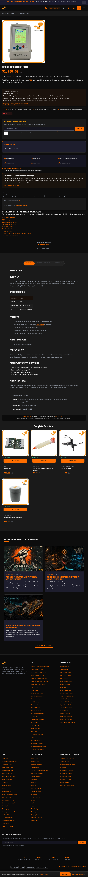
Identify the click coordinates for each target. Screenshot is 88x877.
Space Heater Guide (7, 770)
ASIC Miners (34, 690)
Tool (71, 196)
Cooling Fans (34, 716)
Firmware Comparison (66, 707)
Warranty (33, 811)
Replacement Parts (54, 196)
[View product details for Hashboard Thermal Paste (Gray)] (15, 492)
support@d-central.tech (78, 866)
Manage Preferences (78, 874)
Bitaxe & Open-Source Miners (39, 681)
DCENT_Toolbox (64, 782)
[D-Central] (4, 8)
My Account (34, 803)
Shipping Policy (35, 814)
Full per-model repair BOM (10, 236)
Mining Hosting (35, 767)
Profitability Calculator (66, 716)
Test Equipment (64, 196)
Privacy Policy (35, 820)
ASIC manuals (6, 220)
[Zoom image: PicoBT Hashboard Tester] (23, 41)
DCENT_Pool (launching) (66, 770)
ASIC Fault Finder (65, 687)
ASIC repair (40, 324)
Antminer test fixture (8, 229)
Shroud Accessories (36, 710)
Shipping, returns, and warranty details (15, 104)
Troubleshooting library (9, 222)
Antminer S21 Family (65, 672)
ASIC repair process (8, 217)
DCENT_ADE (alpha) (65, 776)
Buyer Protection (35, 806)
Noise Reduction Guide (8, 776)
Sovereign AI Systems (37, 743)
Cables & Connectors (37, 734)
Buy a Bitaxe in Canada (37, 675)
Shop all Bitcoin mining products (40, 666)
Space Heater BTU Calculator (68, 722)
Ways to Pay (34, 809)
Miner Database (64, 666)
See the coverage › (60, 416)
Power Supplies (35, 728)
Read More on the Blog (44, 645)
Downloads (5, 806)
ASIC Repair (9, 196)
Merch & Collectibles (36, 740)
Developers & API (7, 764)
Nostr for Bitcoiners (7, 814)
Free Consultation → (22, 205)
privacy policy (55, 132)
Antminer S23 (64, 678)
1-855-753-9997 (46, 248)
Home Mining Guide (7, 767)
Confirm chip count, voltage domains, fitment (16, 233)
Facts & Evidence (36, 791)
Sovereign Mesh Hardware (38, 746)
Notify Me (79, 128)
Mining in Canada (7, 779)
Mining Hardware (35, 196)
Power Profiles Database (67, 696)
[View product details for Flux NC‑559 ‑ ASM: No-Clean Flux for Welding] (44, 443)
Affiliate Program (35, 797)
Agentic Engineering (7, 826)
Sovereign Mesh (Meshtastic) (10, 811)
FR (79, 8)
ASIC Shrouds (35, 702)
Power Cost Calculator (66, 719)
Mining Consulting (36, 776)
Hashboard (27, 196)
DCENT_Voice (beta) (65, 779)
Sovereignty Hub (7, 809)
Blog (3, 788)
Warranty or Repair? (36, 764)
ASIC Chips (34, 731)
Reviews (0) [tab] (58, 263)
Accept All (65, 874)
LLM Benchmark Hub (8, 800)
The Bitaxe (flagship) (37, 669)
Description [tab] (29, 263)
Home (3, 13)
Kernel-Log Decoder (65, 690)
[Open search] (63, 8)
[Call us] (46, 8)
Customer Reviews (36, 788)
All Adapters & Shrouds (37, 713)
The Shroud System (36, 699)
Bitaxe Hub (5, 782)
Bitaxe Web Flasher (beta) (67, 785)
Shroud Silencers (35, 707)
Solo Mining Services (37, 773)
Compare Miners (64, 669)
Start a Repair (35, 761)
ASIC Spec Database (66, 699)
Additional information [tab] (44, 263)
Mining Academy (7, 785)
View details (17, 461)
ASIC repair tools (7, 227)
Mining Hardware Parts (37, 719)
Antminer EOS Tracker (66, 702)
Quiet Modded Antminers (38, 696)
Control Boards (35, 725)
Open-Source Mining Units (38, 684)
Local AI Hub (5, 823)
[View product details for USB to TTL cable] (72, 443)
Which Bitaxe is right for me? (39, 672)
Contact (33, 800)
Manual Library (64, 710)
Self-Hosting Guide (7, 817)
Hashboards (34, 722)
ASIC (30, 80)
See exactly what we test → (12, 185)
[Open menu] (84, 8)
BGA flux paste (7, 231)
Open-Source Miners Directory (10, 803)
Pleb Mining (34, 687)
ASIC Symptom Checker (66, 693)
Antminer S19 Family (65, 675)
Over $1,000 (44, 196)
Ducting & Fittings (36, 705)
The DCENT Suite (65, 761)
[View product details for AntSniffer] (15, 443)
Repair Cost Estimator (66, 705)
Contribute (34, 794)
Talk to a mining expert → (44, 244)
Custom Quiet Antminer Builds (39, 770)
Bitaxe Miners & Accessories (39, 678)
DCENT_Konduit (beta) (66, 773)
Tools (12, 13)
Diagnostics (16, 196)
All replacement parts (9, 224)
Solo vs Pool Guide (7, 773)
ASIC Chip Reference (66, 681)
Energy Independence (8, 820)
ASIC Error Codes (65, 684)
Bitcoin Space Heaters (37, 693)
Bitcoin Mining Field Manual (9, 761)
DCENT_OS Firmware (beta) (67, 764)
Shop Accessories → (24, 201)
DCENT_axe (63, 767)
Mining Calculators (65, 713)
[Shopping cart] (74, 8)
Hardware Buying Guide (37, 749)
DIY (22, 196)
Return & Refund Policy (37, 817)
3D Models (34, 782)
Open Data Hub (6, 797)
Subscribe (82, 842)
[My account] (68, 8)
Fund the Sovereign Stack (67, 758)
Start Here (5, 758)
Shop (7, 13)
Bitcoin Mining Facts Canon (9, 794)
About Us (33, 785)
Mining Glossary (6, 791)
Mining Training (35, 779)
